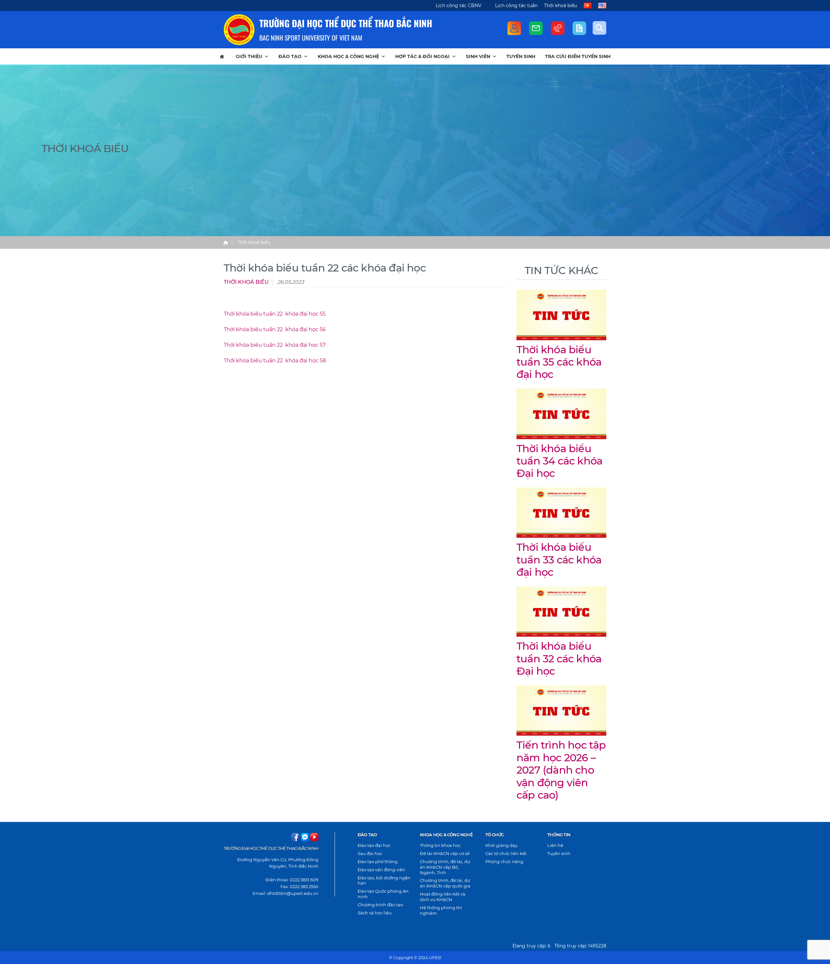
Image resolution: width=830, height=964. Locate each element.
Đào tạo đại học (374, 845)
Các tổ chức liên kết (506, 853)
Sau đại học (370, 853)
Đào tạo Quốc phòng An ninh (383, 893)
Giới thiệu (249, 56)
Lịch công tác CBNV (458, 5)
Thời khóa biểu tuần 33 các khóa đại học (558, 559)
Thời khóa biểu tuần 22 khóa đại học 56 (275, 329)
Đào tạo (290, 56)
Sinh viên (478, 56)
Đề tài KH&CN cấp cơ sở (444, 853)
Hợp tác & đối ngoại (422, 56)
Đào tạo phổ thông (377, 861)
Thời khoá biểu (560, 5)
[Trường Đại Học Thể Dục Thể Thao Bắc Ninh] (239, 29)
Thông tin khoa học (440, 845)
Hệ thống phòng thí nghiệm (441, 910)
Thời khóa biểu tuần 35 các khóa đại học (558, 362)
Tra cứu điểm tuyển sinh (578, 56)
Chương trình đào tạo (380, 904)
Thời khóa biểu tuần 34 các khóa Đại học (559, 461)
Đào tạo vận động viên (381, 869)
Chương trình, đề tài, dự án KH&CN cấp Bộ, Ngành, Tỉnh (445, 867)
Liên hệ (555, 845)
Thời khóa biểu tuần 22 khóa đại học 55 (275, 314)
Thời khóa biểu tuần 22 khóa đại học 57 (275, 345)
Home (226, 243)
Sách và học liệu (375, 912)
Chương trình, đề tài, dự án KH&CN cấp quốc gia (445, 883)
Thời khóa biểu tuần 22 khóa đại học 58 (275, 360)
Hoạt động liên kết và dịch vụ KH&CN (442, 896)
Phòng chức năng (504, 861)
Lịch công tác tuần (516, 5)
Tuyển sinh (520, 56)
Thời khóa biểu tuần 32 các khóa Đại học (558, 658)
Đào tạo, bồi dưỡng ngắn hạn (384, 880)
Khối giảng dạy (501, 845)
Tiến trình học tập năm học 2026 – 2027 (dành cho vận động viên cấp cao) (561, 770)
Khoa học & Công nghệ (348, 56)
